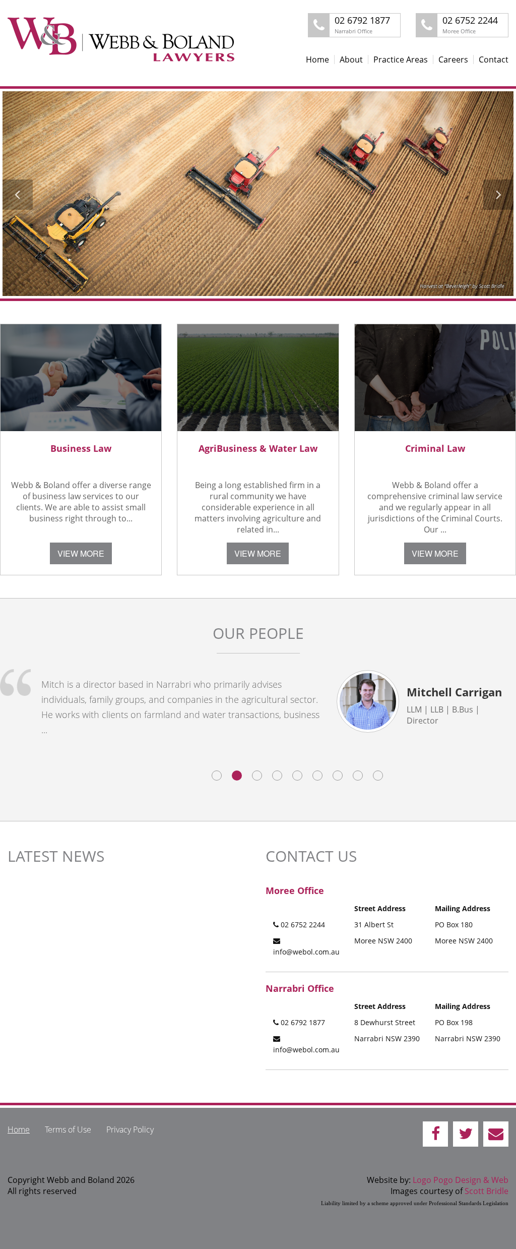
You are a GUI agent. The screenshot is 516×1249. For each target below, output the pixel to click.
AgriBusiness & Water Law (258, 448)
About (351, 59)
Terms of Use (68, 1129)
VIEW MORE (80, 553)
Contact (493, 59)
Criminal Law (435, 448)
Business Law (80, 448)
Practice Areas (400, 59)
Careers (453, 59)
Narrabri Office (300, 988)
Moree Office (295, 890)
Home (317, 59)
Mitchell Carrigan (454, 691)
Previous (18, 194)
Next (497, 194)
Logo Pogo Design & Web (460, 1179)
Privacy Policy (130, 1129)
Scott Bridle (486, 1191)
